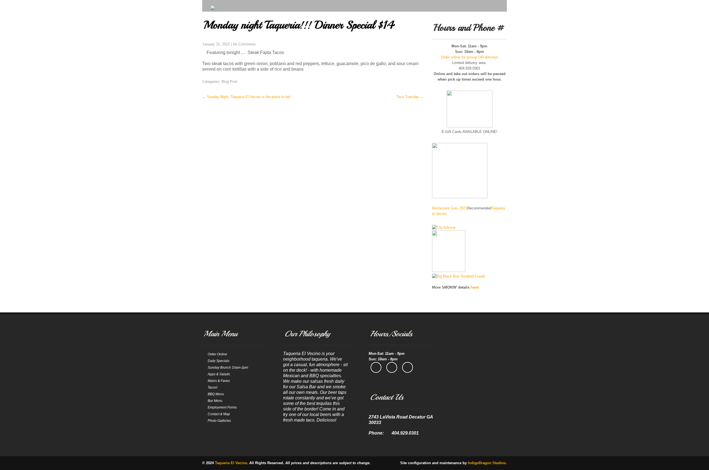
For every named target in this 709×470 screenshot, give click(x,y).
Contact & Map (219, 414)
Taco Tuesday (410, 97)
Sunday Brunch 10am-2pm (228, 367)
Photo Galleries (219, 421)
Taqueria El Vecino (231, 463)
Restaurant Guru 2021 (449, 208)
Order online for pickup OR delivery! (469, 57)
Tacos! (212, 387)
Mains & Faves (219, 381)
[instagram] (391, 367)
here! (475, 287)
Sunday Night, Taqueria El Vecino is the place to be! (246, 97)
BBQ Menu (216, 394)
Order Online (217, 354)
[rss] (407, 367)
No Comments (244, 44)
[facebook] (376, 367)
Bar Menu (215, 401)
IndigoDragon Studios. (487, 463)
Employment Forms (222, 407)
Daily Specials (218, 361)
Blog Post (229, 81)
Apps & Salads (219, 374)
